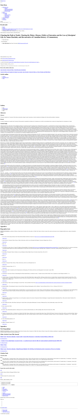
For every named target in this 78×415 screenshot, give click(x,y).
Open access (7, 15)
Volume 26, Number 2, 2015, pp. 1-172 (9, 29)
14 (35, 176)
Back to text (5, 238)
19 (70, 199)
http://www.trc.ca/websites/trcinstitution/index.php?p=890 (44, 236)
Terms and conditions (6, 411)
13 (10, 173)
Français (4, 18)
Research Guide (5, 390)
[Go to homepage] (3, 0)
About (4, 387)
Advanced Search (5, 17)
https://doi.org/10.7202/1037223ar (8, 60)
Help (3, 388)
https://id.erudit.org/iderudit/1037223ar (8, 58)
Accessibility (5, 389)
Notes (4, 78)
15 (4, 181)
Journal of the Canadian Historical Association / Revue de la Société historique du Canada (18, 28)
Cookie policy (5, 410)
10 (4, 163)
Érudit (6, 13)
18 (14, 195)
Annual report (7, 16)
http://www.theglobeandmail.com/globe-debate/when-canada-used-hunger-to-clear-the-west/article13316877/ (54, 282)
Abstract (4, 76)
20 (17, 208)
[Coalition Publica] (3, 407)
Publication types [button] (5, 7)
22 (26, 212)
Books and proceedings (9, 10)
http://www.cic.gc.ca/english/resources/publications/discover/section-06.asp (45, 247)
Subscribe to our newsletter (5, 383)
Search (1, 21)
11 (7, 166)
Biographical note (5, 77)
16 (73, 182)
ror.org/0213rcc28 (25, 43)
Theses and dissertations (9, 9)
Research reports (7, 11)
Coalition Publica (7, 14)
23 (58, 217)
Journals (6, 8)
